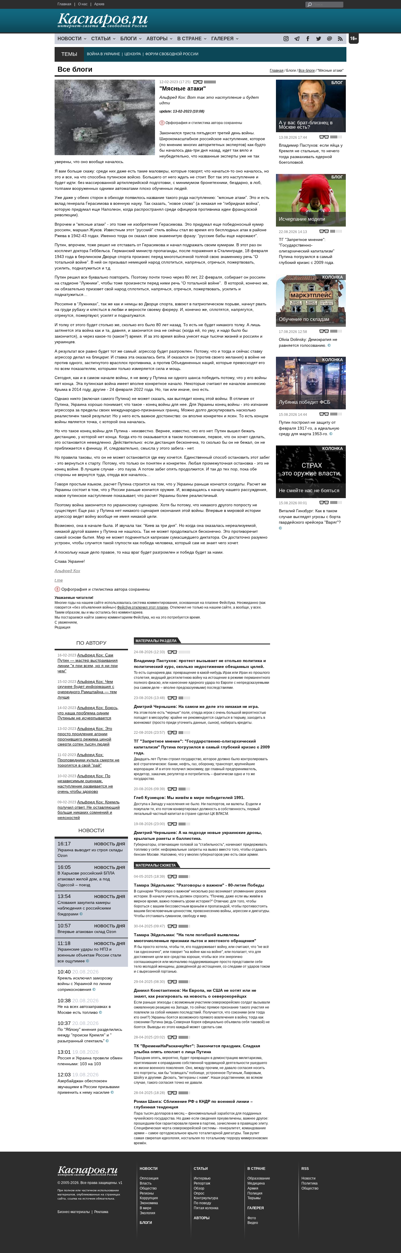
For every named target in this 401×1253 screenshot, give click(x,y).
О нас (82, 4)
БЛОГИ (128, 38)
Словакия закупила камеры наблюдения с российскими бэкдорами (84, 908)
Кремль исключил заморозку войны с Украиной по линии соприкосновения (85, 984)
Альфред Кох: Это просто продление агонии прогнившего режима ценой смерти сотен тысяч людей (85, 736)
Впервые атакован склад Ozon (87, 931)
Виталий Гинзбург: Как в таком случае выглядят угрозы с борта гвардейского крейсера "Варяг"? (310, 516)
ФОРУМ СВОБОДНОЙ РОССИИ (171, 54)
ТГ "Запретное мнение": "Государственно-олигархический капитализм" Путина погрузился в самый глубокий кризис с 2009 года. (306, 251)
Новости (308, 1178)
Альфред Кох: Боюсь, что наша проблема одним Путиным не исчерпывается (88, 713)
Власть (145, 1183)
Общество (148, 1188)
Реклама (101, 1212)
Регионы (147, 1193)
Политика (309, 1183)
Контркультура (206, 1198)
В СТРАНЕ (189, 38)
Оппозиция (149, 1178)
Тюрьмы (254, 1198)
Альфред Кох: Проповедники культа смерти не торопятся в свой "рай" (88, 760)
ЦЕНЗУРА (132, 54)
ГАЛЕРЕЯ (222, 38)
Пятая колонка (206, 1208)
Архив (99, 4)
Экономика (149, 1203)
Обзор (199, 1188)
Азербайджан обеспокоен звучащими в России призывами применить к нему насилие (88, 1086)
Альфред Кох (67, 570)
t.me (59, 580)
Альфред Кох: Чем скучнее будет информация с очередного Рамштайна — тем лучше (87, 689)
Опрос (199, 1193)
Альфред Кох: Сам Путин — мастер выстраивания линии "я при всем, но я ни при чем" (88, 663)
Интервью (202, 1178)
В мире (145, 1208)
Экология (147, 1213)
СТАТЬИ (101, 38)
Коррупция (149, 1198)
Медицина (256, 1183)
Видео (252, 1223)
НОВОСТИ (70, 38)
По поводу (202, 1203)
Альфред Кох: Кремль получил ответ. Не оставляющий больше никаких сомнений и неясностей (89, 810)
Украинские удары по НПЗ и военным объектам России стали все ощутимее (89, 955)
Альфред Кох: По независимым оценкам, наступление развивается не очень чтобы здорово (85, 783)
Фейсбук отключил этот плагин (142, 607)
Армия (252, 1188)
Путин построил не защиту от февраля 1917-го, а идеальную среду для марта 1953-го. (309, 428)
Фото (251, 1218)
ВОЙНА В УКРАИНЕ (103, 54)
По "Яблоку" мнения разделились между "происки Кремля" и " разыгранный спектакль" (90, 1035)
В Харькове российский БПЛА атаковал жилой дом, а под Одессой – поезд (86, 879)
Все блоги (307, 70)
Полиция (254, 1193)
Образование (258, 1178)
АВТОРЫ (157, 38)
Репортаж (202, 1183)
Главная (64, 4)
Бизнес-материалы (74, 1212)
